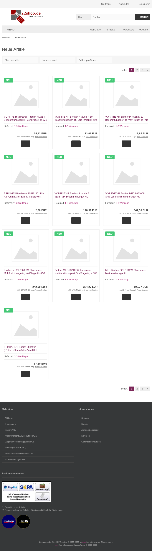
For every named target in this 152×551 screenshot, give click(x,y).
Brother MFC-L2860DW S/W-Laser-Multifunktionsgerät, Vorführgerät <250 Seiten (24, 273)
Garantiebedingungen (91, 442)
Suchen (143, 17)
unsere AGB (10, 430)
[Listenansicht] (147, 60)
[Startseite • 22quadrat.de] (26, 17)
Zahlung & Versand (89, 430)
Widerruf (9, 418)
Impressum (10, 424)
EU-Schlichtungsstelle (15, 459)
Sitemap (85, 418)
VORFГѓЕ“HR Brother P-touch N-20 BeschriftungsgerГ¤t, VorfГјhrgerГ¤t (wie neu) (126, 119)
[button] (83, 17)
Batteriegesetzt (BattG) (15, 448)
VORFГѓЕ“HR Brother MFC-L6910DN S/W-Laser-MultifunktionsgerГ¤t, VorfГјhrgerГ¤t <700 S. (125, 196)
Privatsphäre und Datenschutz (19, 453)
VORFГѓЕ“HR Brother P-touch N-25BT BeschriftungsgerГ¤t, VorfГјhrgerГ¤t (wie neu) (25, 119)
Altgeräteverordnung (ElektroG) (19, 442)
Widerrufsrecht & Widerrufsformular (21, 436)
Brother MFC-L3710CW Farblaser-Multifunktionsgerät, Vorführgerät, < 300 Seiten (75, 273)
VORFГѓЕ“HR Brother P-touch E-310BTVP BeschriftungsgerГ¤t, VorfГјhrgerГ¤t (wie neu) (72, 196)
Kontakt (84, 424)
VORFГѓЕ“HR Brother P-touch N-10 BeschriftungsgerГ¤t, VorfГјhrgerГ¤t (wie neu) (75, 119)
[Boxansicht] (142, 60)
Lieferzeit (85, 436)
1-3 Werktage (21, 126)
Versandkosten (41, 137)
